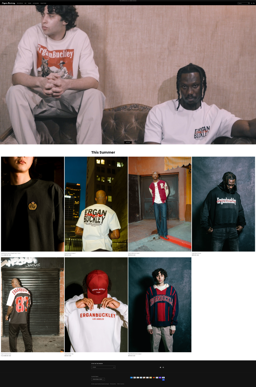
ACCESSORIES (36, 3)
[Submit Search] (248, 3)
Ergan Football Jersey (6, 354)
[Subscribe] (113, 367)
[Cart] (253, 3)
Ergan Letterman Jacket (133, 253)
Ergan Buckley (98, 383)
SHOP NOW (128, 142)
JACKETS (38, 8)
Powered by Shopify (105, 383)
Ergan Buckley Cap (69, 354)
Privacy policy (113, 383)
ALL (29, 6)
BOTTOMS (31, 8)
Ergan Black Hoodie (196, 253)
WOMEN (29, 3)
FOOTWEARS (28, 14)
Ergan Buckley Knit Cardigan (134, 354)
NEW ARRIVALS (20, 3)
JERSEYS (30, 11)
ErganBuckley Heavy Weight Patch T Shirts (11, 253)
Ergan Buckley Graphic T (70, 253)
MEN (25, 3)
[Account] (251, 3)
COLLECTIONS (43, 3)
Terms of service (120, 383)
